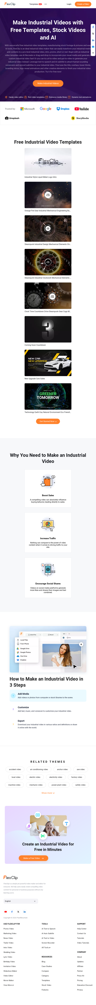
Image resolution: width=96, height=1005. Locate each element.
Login (69, 4)
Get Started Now (47, 421)
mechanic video (36, 785)
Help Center (81, 929)
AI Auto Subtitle (48, 933)
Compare (45, 971)
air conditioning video (39, 769)
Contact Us (81, 933)
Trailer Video (8, 943)
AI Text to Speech (48, 929)
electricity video (55, 777)
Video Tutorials (83, 943)
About (79, 957)
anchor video (62, 769)
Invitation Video (10, 966)
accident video (15, 769)
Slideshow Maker (10, 971)
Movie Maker (9, 980)
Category (45, 976)
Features (45, 990)
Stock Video (46, 985)
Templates (33, 4)
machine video (14, 785)
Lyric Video (8, 957)
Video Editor (8, 976)
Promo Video (9, 929)
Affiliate (80, 966)
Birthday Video (9, 962)
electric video (35, 777)
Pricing (80, 980)
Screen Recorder (48, 943)
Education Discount (84, 985)
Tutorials (80, 938)
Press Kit (80, 976)
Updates (80, 962)
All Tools (45, 948)
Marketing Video (10, 933)
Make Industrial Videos (48, 83)
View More (8, 985)
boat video (16, 777)
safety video (80, 785)
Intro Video (8, 948)
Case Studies (47, 966)
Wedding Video (9, 952)
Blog (43, 962)
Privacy (80, 990)
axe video (81, 769)
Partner (80, 971)
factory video (76, 777)
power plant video (59, 785)
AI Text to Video (48, 938)
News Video (8, 938)
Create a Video (83, 4)
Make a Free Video (31, 858)
